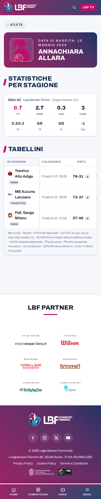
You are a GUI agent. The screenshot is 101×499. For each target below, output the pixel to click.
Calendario (51, 161)
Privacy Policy (23, 463)
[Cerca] (74, 7)
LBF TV (88, 7)
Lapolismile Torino (36, 100)
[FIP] (41, 472)
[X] (56, 438)
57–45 (78, 218)
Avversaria (16, 161)
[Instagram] (45, 438)
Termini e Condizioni (74, 463)
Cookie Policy (46, 463)
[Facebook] (33, 438)
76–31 (78, 176)
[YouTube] (68, 438)
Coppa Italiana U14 (65, 100)
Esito (81, 161)
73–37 (78, 197)
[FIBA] (65, 472)
